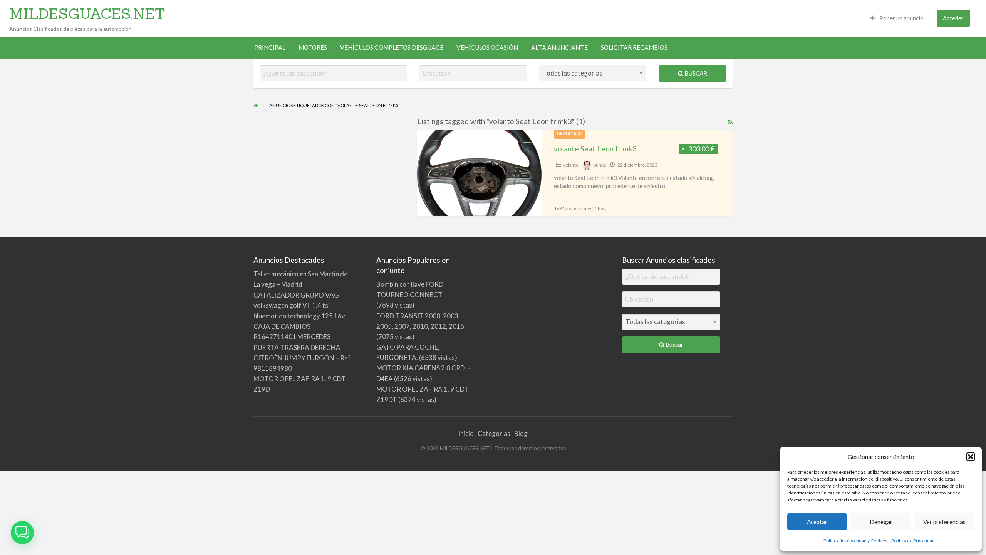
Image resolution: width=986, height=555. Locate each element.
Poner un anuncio (901, 18)
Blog (521, 433)
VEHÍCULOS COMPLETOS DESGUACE (391, 47)
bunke (600, 165)
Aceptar (817, 521)
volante (571, 165)
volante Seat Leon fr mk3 (595, 148)
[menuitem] (897, 18)
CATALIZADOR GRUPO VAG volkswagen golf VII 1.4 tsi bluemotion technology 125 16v (299, 305)
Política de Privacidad (913, 540)
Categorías (494, 433)
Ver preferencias (944, 521)
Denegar (881, 521)
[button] (970, 457)
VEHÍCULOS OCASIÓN (487, 47)
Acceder (953, 18)
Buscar (695, 73)
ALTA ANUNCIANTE (559, 47)
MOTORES (312, 47)
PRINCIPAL (269, 47)
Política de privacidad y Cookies (855, 540)
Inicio (466, 433)
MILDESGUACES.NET (87, 13)
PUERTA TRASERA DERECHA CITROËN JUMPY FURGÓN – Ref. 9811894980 (302, 357)
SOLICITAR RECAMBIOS (634, 47)
